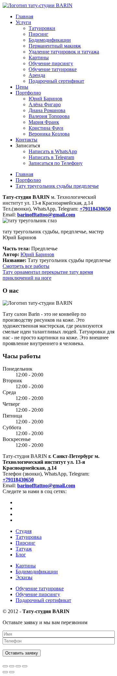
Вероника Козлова (49, 134)
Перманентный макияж (55, 46)
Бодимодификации (50, 40)
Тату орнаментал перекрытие (36, 272)
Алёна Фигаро (45, 104)
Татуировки (42, 28)
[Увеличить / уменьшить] (24, 666)
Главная (24, 16)
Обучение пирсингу (51, 63)
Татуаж (24, 548)
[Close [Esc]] (5, 666)
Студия (24, 531)
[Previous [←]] (5, 672)
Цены (22, 87)
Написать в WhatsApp (53, 151)
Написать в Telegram (51, 157)
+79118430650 (18, 479)
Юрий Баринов (45, 98)
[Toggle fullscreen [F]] (18, 666)
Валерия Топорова (49, 116)
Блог (21, 554)
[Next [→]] (11, 672)
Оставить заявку (21, 653)
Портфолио (28, 93)
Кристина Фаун (46, 128)
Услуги (23, 22)
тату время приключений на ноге (48, 275)
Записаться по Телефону (56, 163)
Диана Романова (47, 110)
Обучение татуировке (53, 69)
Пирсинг (38, 34)
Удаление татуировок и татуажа (64, 51)
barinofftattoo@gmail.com (46, 485)
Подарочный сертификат (56, 81)
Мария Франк (44, 122)
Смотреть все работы (26, 266)
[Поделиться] (11, 666)
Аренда (37, 75)
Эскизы (24, 577)
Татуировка (29, 537)
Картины (39, 57)
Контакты (26, 139)
